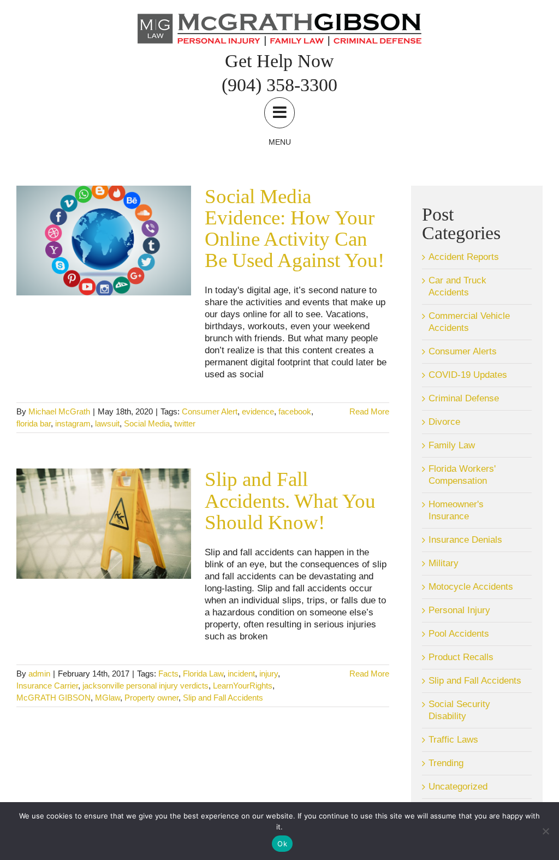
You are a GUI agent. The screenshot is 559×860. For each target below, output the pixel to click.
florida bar (33, 423)
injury (268, 673)
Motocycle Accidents (471, 587)
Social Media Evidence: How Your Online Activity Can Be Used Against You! (294, 228)
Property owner (151, 697)
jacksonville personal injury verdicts (145, 685)
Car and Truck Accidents (457, 286)
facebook (294, 411)
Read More (369, 411)
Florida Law (203, 673)
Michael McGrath (59, 411)
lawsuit (107, 423)
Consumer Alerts (463, 351)
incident (241, 673)
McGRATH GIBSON (53, 697)
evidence (258, 411)
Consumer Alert (209, 411)
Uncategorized (458, 786)
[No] (545, 831)
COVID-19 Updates (468, 375)
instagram (73, 423)
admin (39, 673)
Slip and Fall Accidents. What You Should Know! (290, 500)
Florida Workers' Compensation (462, 475)
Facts (168, 673)
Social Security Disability (459, 710)
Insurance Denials (465, 540)
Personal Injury (459, 610)
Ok (282, 843)
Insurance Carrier (47, 685)
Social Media (147, 423)
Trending (446, 763)
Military (444, 563)
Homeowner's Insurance (456, 510)
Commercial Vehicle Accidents (469, 322)
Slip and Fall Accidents (223, 697)
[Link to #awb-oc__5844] (279, 112)
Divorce (444, 422)
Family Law (452, 445)
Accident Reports (464, 257)
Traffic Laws (453, 739)
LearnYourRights (242, 685)
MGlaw (107, 697)
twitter (184, 423)
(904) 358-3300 (279, 85)
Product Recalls (461, 657)
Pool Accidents (459, 633)
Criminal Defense (464, 398)
